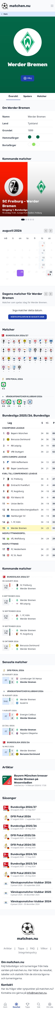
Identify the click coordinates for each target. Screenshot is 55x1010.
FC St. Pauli (16, 555)
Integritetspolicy (27, 952)
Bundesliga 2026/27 (17, 335)
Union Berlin (17, 503)
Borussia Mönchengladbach (25, 509)
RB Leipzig (16, 445)
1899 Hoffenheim (19, 462)
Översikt (13, 96)
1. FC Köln (16, 522)
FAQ (32, 948)
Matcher (41, 96)
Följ (29, 78)
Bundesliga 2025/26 (18, 742)
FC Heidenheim (18, 549)
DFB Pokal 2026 (14, 379)
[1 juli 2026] (46, 231)
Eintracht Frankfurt (20, 485)
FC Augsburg (17, 491)
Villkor (44, 948)
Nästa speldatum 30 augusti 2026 (27, 317)
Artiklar (8, 948)
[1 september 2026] (51, 231)
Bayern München (19, 433)
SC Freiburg (17, 478)
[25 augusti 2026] (46, 294)
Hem (6, 14)
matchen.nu (27, 939)
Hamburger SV (18, 516)
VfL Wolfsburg (18, 538)
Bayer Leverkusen (19, 468)
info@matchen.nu (37, 992)
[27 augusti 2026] (51, 294)
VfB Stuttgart (17, 451)
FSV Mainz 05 (17, 497)
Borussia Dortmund (20, 439)
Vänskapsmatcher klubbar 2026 (24, 396)
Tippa (21, 948)
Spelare (27, 96)
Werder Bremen (19, 528)
